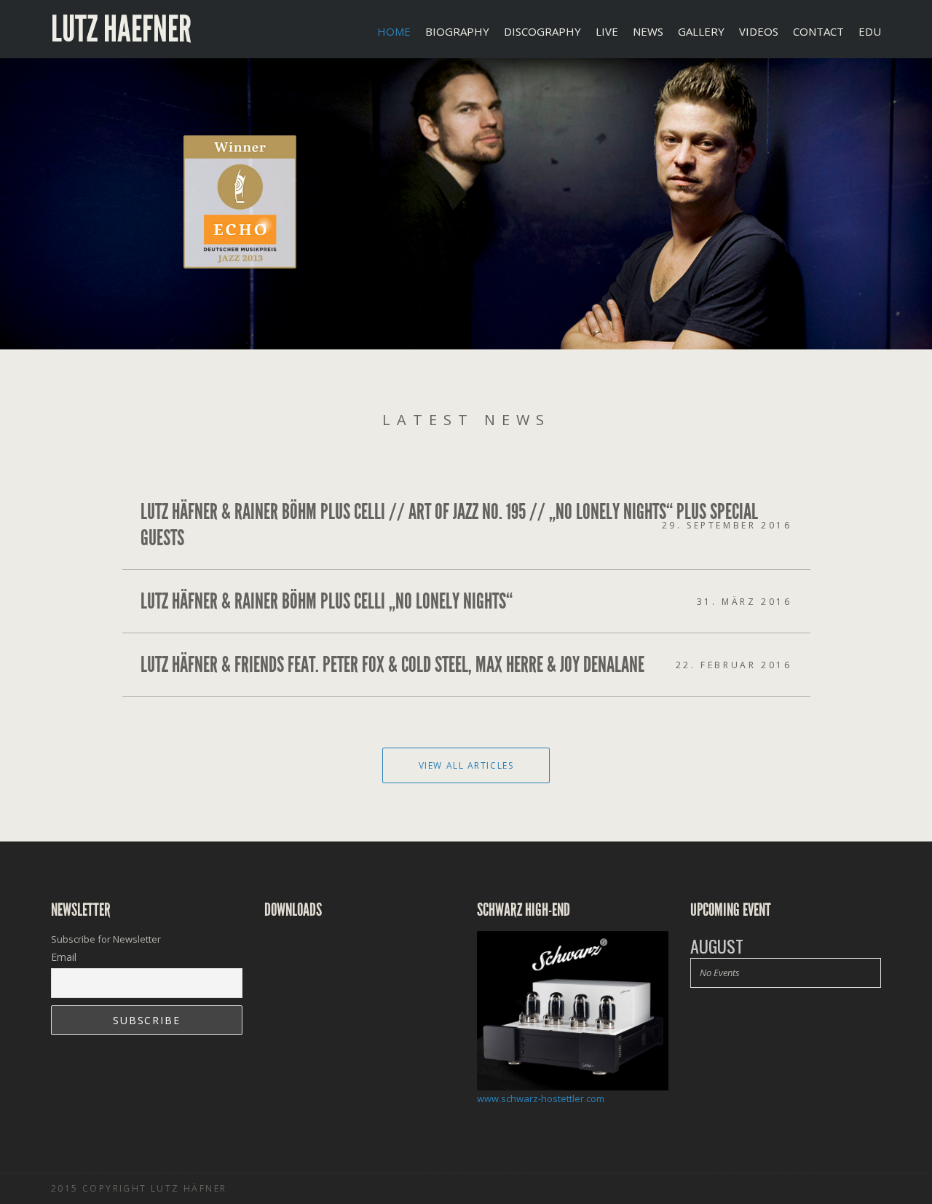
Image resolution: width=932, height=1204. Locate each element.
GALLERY (701, 31)
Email (63, 957)
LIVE (607, 31)
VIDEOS (758, 31)
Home (394, 31)
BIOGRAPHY (457, 31)
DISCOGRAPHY (542, 31)
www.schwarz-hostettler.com (540, 1098)
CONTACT (818, 31)
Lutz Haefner (121, 29)
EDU (869, 31)
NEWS (648, 31)
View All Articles (466, 765)
